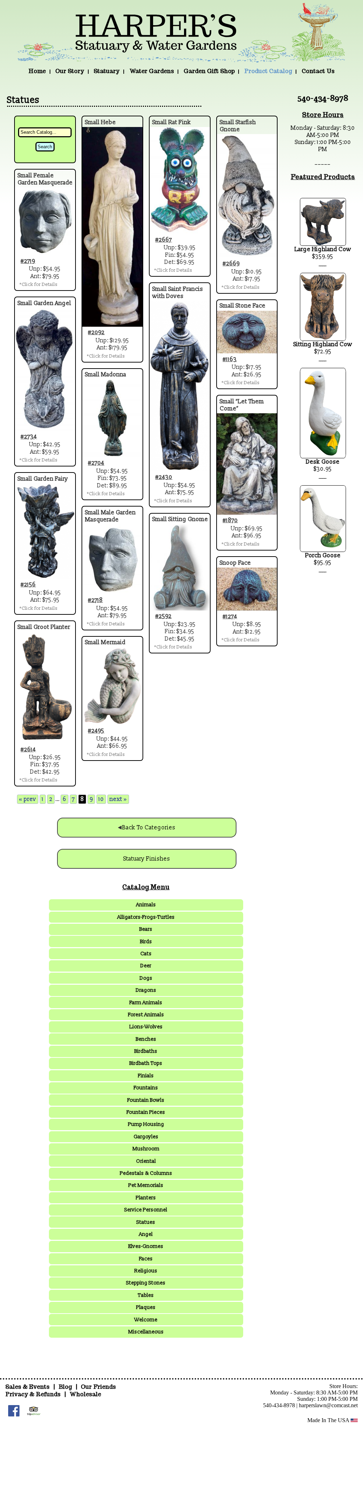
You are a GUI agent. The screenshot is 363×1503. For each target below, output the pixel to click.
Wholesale (85, 1394)
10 (101, 799)
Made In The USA (329, 1420)
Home (37, 71)
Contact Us (318, 71)
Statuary (106, 71)
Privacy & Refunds (33, 1394)
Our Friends (98, 1387)
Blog (65, 1387)
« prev (27, 799)
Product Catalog (268, 71)
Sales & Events (28, 1387)
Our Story (69, 71)
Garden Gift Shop (209, 71)
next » (118, 799)
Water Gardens (151, 71)
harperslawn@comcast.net (328, 1405)
